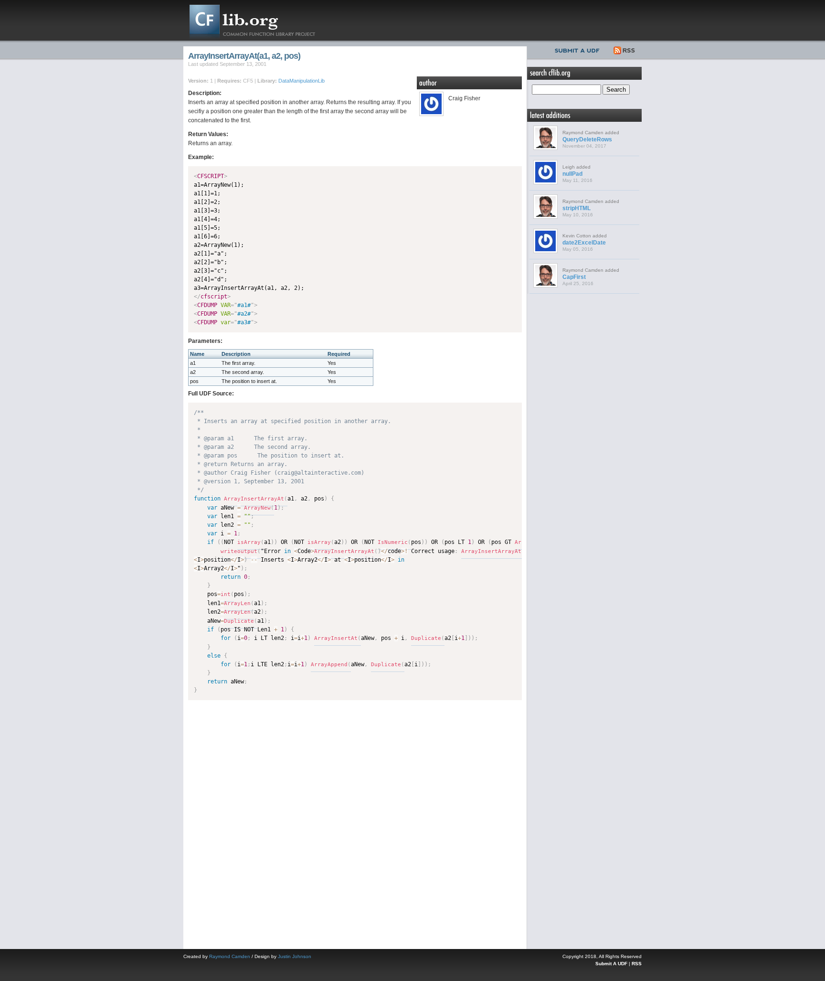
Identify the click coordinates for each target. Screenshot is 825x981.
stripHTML (576, 208)
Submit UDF (579, 49)
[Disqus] (355, 822)
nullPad (572, 174)
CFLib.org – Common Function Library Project (259, 20)
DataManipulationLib (301, 81)
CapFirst (574, 277)
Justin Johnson (294, 956)
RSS (625, 49)
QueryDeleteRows (587, 139)
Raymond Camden (229, 956)
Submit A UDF (611, 963)
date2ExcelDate (584, 242)
